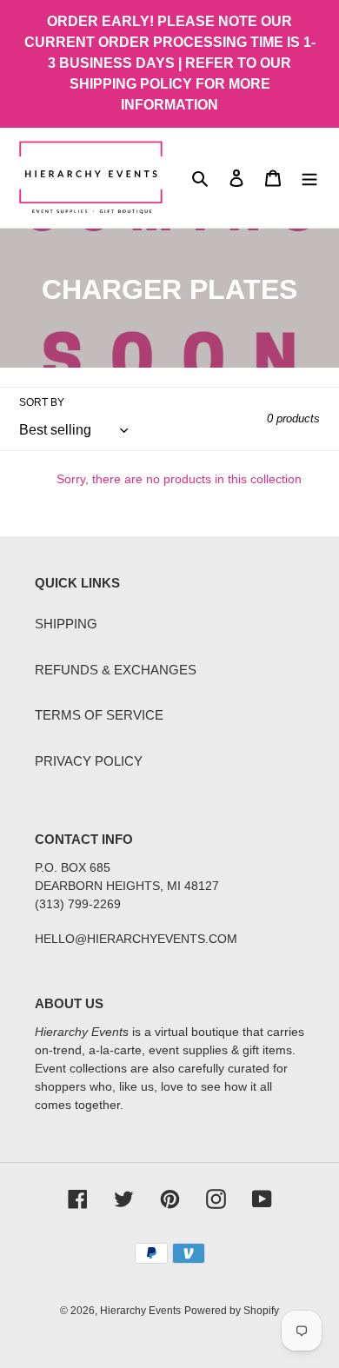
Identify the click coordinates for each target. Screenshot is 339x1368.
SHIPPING (66, 623)
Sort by (41, 402)
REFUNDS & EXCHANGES (115, 669)
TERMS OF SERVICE (99, 714)
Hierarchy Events (140, 1311)
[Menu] (309, 177)
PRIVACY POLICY (89, 761)
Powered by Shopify (231, 1311)
